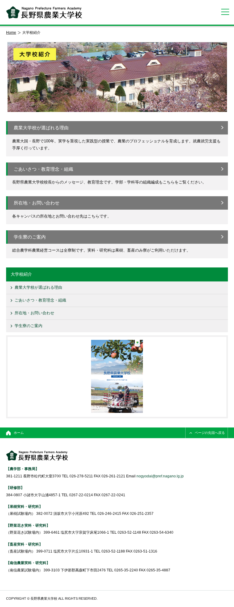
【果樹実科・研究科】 (24, 506)
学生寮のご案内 (30, 236)
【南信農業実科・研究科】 (28, 563)
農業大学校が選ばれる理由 (41, 127)
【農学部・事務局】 (22, 469)
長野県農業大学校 (44, 12)
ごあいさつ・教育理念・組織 (43, 169)
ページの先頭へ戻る (210, 432)
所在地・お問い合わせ (36, 202)
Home (11, 32)
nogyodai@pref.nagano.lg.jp (160, 476)
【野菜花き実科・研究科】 (28, 525)
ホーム (19, 432)
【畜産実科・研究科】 (24, 544)
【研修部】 (15, 488)
